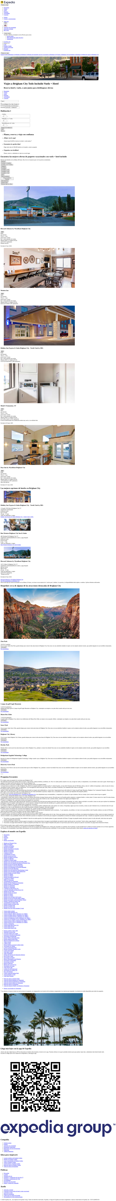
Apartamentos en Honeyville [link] (11, 902)
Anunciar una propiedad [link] (10, 1145)
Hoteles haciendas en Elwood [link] (11, 877)
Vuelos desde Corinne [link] (9, 911)
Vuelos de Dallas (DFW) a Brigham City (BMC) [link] (16, 915)
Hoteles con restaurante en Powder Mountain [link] (15, 867)
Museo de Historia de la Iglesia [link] (11, 940)
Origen (2, 101)
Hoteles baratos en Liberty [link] (10, 892)
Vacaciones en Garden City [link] (10, 970)
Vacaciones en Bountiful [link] (10, 960)
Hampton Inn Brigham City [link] (29, 794)
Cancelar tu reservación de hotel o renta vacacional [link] (16, 1191)
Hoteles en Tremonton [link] (9, 885)
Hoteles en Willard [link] (8, 874)
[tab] (6, 91)
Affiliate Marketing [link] (8, 1151)
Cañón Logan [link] (7, 943)
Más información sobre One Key (15, 37)
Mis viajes (6, 30)
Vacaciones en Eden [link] (9, 962)
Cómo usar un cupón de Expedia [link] (12, 1195)
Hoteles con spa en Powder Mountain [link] (13, 864)
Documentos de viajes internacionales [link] (13, 1197)
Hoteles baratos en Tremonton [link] (11, 884)
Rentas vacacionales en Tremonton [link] (12, 988)
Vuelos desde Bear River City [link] (11, 925)
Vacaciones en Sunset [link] (9, 957)
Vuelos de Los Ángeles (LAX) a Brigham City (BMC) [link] (17, 919)
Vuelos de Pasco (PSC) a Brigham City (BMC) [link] (15, 921)
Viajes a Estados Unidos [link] (10, 1162)
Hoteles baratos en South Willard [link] (12, 873)
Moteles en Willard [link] (8, 875)
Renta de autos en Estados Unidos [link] (12, 1165)
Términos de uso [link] (8, 1176)
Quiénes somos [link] (7, 1143)
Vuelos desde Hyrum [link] (9, 926)
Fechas (2, 105)
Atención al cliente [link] (8, 1190)
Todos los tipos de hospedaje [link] (11, 1166)
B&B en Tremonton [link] (9, 880)
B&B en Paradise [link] (8, 844)
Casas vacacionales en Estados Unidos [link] (13, 1161)
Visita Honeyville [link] (8, 967)
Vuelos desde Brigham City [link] (11, 912)
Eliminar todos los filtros (6, 184)
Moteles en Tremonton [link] (9, 887)
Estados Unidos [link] (8, 46)
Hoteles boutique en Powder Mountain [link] (13, 865)
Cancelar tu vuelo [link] (8, 1192)
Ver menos (3, 647)
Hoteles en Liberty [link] (8, 894)
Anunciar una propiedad (10, 27)
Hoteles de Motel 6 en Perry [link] (11, 857)
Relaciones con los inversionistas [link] (12, 1148)
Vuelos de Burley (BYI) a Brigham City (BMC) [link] (16, 914)
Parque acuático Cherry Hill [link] (11, 930)
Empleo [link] (6, 1144)
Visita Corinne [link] (7, 942)
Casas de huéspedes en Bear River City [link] (13, 890)
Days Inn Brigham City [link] (15, 794)
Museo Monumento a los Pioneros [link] (12, 959)
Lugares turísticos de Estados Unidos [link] (13, 1158)
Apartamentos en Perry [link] (9, 854)
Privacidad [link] (6, 1173)
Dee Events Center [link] (8, 956)
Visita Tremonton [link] (8, 953)
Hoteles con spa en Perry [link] (10, 856)
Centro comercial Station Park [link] (11, 973)
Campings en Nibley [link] (9, 878)
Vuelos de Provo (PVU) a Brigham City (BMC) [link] (16, 922)
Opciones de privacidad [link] (10, 1181)
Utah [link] (5, 44)
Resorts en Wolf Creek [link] (9, 907)
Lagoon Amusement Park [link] (10, 947)
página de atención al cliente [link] (90, 828)
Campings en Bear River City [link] (11, 888)
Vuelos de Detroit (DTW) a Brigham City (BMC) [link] (16, 916)
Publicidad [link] (6, 1150)
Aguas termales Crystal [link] (9, 974)
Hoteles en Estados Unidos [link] (10, 1159)
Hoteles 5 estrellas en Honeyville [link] (12, 901)
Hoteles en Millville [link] (9, 858)
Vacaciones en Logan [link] (9, 966)
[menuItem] (8, 54)
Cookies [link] (6, 1174)
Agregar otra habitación (6, 127)
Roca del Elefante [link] (8, 971)
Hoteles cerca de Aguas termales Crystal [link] (14, 908)
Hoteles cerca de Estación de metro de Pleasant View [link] (17, 863)
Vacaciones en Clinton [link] (9, 946)
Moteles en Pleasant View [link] (10, 843)
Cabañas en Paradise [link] (9, 846)
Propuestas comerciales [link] (9, 1147)
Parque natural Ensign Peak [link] (11, 939)
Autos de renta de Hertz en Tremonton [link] (13, 983)
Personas (3, 107)
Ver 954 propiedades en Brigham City (10, 581)
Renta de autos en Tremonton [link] (11, 984)
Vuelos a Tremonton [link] (9, 923)
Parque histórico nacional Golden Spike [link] (14, 945)
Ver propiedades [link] (5, 649)
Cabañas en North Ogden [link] (10, 860)
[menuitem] (3, 163)
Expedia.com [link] (7, 41)
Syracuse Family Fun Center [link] (11, 933)
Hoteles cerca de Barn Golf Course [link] (12, 897)
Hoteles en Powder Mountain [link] (11, 868)
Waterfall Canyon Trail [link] (9, 932)
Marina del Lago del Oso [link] (10, 964)
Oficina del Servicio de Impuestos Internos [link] (14, 954)
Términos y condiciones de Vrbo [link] (12, 1179)
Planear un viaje (5, 53)
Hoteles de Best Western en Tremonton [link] (13, 882)
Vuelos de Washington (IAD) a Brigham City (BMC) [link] (17, 918)
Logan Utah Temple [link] (9, 950)
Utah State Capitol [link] (8, 952)
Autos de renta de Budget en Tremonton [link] (14, 980)
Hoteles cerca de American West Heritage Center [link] (16, 870)
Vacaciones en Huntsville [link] (10, 936)
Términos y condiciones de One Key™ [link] (13, 1177)
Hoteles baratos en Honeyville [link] (11, 904)
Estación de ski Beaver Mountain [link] (12, 935)
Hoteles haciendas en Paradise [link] (11, 848)
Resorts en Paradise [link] (8, 847)
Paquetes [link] (6, 49)
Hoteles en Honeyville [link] (9, 905)
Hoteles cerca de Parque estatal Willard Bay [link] (14, 871)
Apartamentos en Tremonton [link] (11, 881)
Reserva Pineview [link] (8, 963)
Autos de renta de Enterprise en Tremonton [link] (14, 981)
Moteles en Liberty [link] (8, 895)
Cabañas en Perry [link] (8, 853)
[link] (17, 7)
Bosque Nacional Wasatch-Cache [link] (12, 949)
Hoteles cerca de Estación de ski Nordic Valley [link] (15, 861)
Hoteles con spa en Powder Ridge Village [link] (14, 898)
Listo (2, 129)
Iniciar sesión (7, 33)
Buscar (2, 131)
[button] (58, 831)
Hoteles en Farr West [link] (9, 891)
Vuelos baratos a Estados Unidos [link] (12, 1163)
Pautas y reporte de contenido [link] (11, 1183)
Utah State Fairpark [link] (8, 976)
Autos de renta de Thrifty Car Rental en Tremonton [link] (16, 985)
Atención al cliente (8, 29)
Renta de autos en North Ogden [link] (12, 978)
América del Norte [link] (8, 47)
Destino (2, 104)
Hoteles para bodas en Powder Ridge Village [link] (15, 899)
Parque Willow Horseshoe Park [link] (11, 937)
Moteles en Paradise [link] (9, 851)
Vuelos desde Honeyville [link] (10, 928)
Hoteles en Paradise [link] (9, 850)
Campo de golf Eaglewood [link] (10, 969)
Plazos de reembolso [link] (9, 1194)
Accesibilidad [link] (7, 1180)
